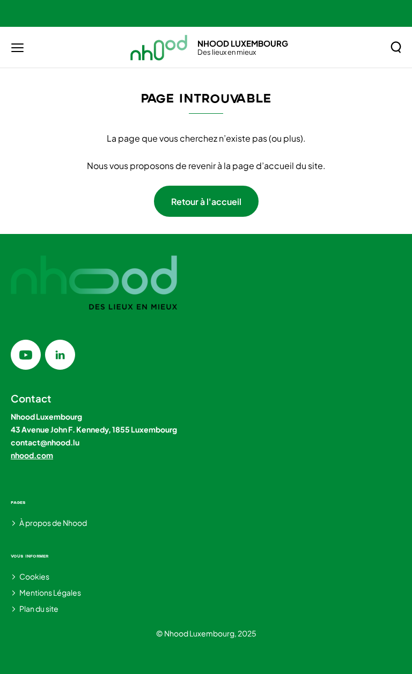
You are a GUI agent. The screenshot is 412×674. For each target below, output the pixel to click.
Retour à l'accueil (206, 201)
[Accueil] (159, 47)
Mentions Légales (50, 592)
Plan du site (38, 608)
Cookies (34, 576)
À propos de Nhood (53, 523)
